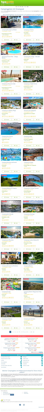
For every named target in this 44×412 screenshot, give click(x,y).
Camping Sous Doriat (7, 136)
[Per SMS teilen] (28, 7)
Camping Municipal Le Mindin (9, 29)
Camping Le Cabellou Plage (9, 110)
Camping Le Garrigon (29, 214)
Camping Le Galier (28, 162)
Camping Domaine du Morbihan (10, 266)
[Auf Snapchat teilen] (22, 7)
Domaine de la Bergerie (30, 110)
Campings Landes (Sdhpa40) (31, 240)
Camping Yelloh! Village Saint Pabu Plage (33, 292)
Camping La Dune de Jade (8, 83)
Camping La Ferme (29, 29)
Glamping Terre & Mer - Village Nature (10, 57)
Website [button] (7, 39)
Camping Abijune (28, 266)
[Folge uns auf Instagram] (24, 405)
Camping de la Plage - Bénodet (32, 56)
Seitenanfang (41, 407)
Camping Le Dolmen (7, 319)
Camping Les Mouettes (8, 240)
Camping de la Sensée (7, 214)
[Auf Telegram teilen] (24, 7)
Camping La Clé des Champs (31, 188)
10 (27, 331)
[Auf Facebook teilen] (18, 7)
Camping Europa (6, 291)
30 (31, 331)
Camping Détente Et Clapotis (9, 188)
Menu (2, 4)
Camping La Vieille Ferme (30, 83)
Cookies (12, 394)
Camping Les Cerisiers (29, 319)
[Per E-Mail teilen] (26, 7)
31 (33, 331)
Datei (16, 39)
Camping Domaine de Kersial (9, 162)
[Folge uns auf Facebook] (20, 405)
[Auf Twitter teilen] (20, 7)
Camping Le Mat (28, 136)
